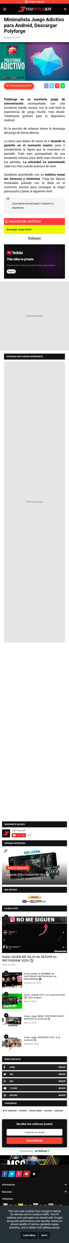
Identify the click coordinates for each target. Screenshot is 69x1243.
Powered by (26, 1151)
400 (11, 1074)
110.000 (13, 1088)
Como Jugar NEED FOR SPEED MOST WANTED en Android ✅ (44, 1017)
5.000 (12, 1067)
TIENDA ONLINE (36, 2)
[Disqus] (34, 687)
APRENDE (23, 1111)
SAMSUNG (58, 1111)
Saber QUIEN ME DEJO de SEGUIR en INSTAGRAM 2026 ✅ (29, 958)
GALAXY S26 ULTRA (18, 868)
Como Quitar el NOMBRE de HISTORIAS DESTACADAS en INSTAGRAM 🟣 (40, 976)
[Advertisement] (34, 316)
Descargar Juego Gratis (19, 229)
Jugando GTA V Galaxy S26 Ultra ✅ (27, 874)
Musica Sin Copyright (34, 1160)
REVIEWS (48, 1111)
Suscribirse (34, 1140)
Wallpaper (34, 238)
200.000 (13, 1095)
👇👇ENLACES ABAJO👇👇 (19, 86)
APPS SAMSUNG (10, 1111)
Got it (44, 1235)
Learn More (29, 1235)
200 (11, 1081)
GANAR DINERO (35, 1111)
